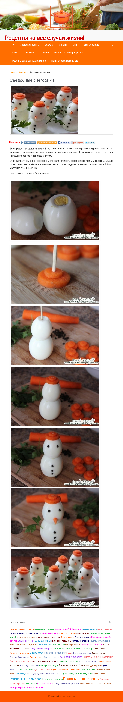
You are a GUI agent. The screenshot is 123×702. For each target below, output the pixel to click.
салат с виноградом (102, 684)
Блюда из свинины (26, 637)
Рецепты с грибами (55, 652)
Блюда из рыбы (94, 665)
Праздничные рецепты (81, 679)
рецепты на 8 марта (41, 648)
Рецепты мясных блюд (72, 665)
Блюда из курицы (43, 641)
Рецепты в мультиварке (100, 641)
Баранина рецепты (83, 637)
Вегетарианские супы (48, 666)
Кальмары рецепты (45, 684)
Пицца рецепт (31, 684)
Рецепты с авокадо (41, 669)
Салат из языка (104, 661)
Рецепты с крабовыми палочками (66, 669)
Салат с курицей (44, 644)
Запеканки (14, 665)
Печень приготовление (44, 629)
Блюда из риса (68, 637)
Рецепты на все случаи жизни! (44, 37)
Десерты (44, 52)
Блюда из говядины (62, 641)
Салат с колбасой (18, 633)
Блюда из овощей (52, 679)
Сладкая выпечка (52, 657)
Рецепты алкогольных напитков (29, 60)
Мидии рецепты (82, 633)
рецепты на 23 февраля (68, 629)
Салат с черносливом (68, 661)
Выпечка (29, 52)
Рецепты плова (96, 633)
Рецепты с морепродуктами (68, 52)
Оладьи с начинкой (26, 641)
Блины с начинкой (67, 633)
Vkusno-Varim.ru (56, 696)
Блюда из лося (98, 674)
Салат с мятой (58, 645)
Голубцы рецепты (35, 674)
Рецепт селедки (86, 684)
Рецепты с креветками (21, 661)
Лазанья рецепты (100, 653)
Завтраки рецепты (29, 44)
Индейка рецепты (89, 629)
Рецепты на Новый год (26, 679)
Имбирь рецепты (50, 633)
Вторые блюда (91, 44)
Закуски (49, 44)
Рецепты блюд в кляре (20, 657)
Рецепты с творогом (19, 653)
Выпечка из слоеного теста (45, 661)
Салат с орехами (51, 674)
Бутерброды (21, 674)
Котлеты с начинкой (80, 641)
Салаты (63, 44)
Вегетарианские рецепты (23, 644)
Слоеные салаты (34, 633)
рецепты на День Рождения (76, 673)
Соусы (15, 52)
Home (12, 72)
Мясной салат (37, 653)
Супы (75, 44)
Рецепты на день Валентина (97, 657)
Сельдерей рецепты (88, 661)
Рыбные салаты (101, 648)
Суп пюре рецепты (73, 645)
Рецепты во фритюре (84, 649)
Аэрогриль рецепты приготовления (26, 687)
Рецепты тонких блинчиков (22, 629)
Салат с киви (25, 649)
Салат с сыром (25, 669)
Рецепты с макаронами (67, 683)
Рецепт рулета (37, 657)
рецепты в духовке (71, 657)
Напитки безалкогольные (64, 60)
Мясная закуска (105, 629)
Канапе (69, 653)
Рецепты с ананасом (82, 653)
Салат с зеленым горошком (47, 637)
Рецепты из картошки (92, 644)
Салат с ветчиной (89, 669)
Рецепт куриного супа (29, 666)
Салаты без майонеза (63, 648)
